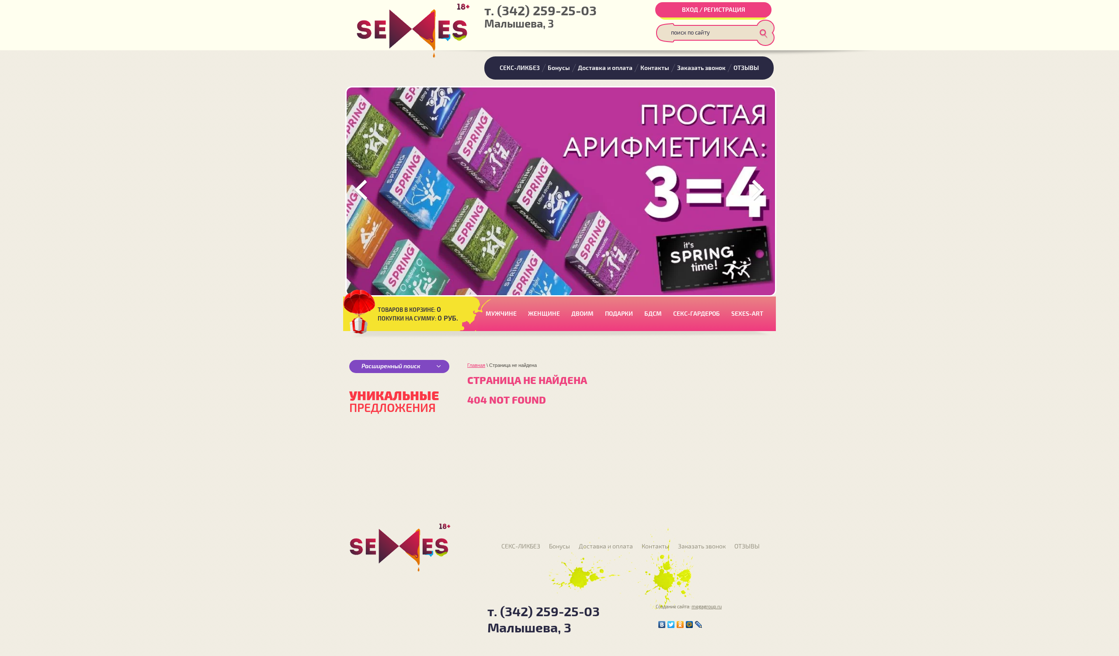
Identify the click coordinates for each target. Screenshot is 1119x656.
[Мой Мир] (689, 624)
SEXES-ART (747, 314)
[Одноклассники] (680, 624)
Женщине (544, 314)
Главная (476, 365)
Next (757, 190)
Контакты (654, 68)
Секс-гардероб (696, 314)
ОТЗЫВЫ (746, 68)
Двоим (582, 314)
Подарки (619, 314)
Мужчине (501, 314)
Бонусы (559, 68)
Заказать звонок (701, 68)
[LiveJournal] (698, 624)
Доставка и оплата (605, 68)
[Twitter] (671, 624)
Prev (361, 190)
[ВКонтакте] (662, 624)
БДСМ (653, 314)
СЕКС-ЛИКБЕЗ (520, 68)
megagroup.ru (707, 607)
